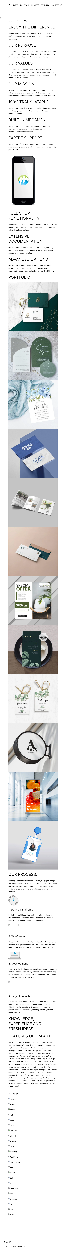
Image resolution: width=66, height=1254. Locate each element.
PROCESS (35, 5)
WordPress (21, 1246)
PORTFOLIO (24, 5)
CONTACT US (56, 5)
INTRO (15, 5)
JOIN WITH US (14, 1094)
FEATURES (45, 5)
